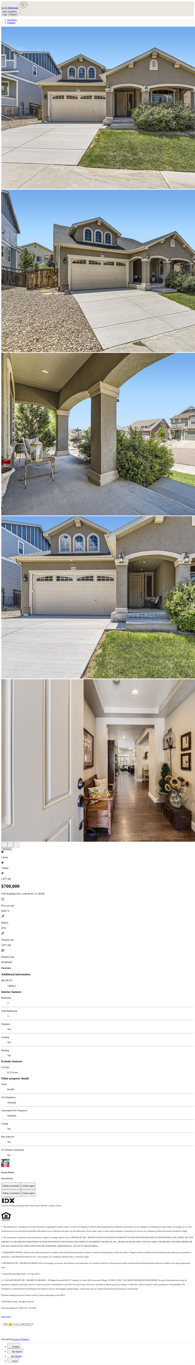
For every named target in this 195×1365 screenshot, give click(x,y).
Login (4, 14)
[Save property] (10, 844)
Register (13, 14)
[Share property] (16, 844)
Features (11, 22)
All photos (6, 849)
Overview (12, 20)
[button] (97, 108)
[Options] (4, 844)
